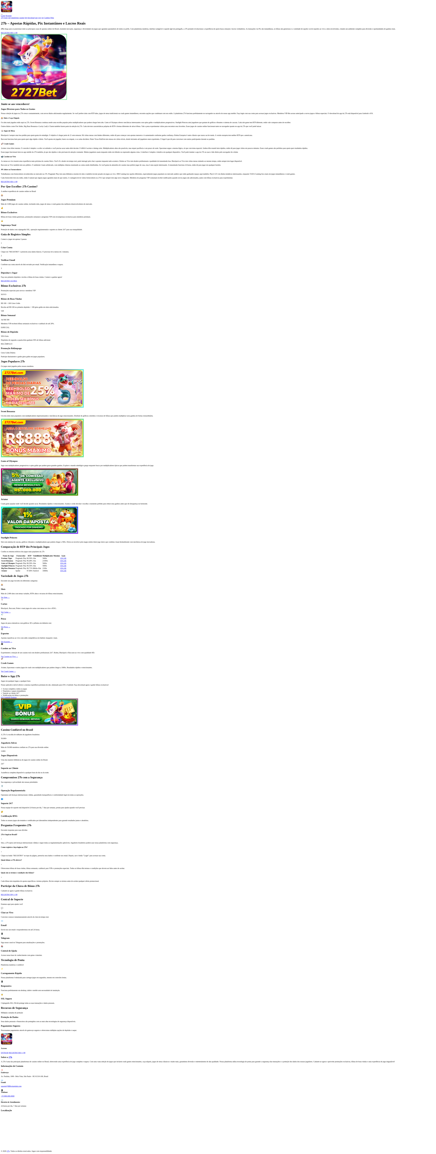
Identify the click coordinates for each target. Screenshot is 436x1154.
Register (9, 16)
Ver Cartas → (6, 612)
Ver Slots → (5, 597)
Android (7, 697)
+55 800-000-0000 (7, 1096)
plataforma (15, 18)
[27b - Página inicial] (6, 12)
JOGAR (63, 558)
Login (3, 16)
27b (2, 18)
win (39, 18)
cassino (21, 18)
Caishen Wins (49, 18)
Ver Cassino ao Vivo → (9, 656)
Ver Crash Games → (8, 671)
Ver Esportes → (6, 642)
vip (42, 18)
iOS (2, 697)
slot (9, 18)
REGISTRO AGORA (9, 281)
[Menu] (2, 14)
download (31, 18)
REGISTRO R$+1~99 (9, 33)
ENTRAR (4, 1053)
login (6, 18)
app (36, 18)
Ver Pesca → (5, 627)
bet (26, 18)
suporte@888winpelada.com (11, 1086)
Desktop (14, 697)
